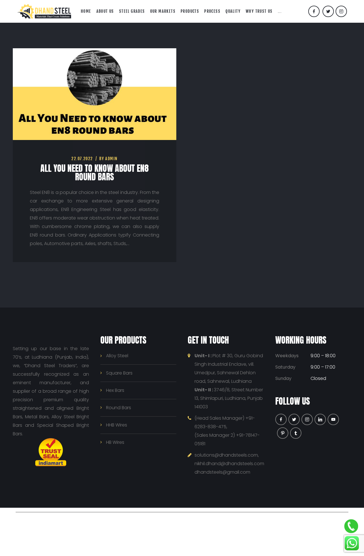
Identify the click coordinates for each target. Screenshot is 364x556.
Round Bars (118, 407)
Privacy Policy (201, 520)
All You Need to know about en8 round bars (94, 172)
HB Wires (115, 442)
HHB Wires (116, 425)
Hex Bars (115, 390)
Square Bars (119, 373)
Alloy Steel (117, 355)
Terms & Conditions (240, 520)
